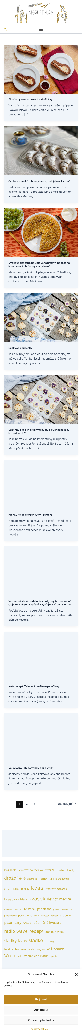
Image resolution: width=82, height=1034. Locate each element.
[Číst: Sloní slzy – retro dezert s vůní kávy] (41, 69)
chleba (60, 870)
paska (56, 909)
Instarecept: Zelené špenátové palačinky (34, 686)
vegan (41, 949)
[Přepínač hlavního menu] (41, 29)
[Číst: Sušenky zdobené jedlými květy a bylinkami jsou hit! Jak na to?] (41, 399)
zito (20, 956)
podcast (45, 916)
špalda (53, 956)
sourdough (50, 941)
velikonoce (55, 949)
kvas (37, 887)
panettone (44, 909)
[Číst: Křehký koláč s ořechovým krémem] (41, 484)
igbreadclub (62, 878)
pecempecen (10, 916)
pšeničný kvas (18, 922)
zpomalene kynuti (36, 956)
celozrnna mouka (31, 870)
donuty (70, 870)
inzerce (7, 889)
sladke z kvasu (54, 931)
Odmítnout (41, 1010)
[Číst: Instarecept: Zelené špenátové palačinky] (41, 656)
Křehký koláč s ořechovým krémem (30, 514)
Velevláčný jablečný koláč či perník (30, 767)
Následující (66, 804)
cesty (49, 870)
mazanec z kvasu (12, 909)
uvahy (31, 949)
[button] (76, 974)
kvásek (37, 899)
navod (29, 908)
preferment (66, 915)
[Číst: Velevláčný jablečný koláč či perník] (41, 737)
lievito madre (59, 899)
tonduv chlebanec (15, 949)
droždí (11, 878)
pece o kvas (25, 915)
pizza (36, 916)
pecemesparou (68, 909)
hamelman (46, 878)
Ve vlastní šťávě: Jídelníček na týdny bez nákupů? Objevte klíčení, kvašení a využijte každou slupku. (39, 603)
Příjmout (41, 999)
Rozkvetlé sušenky (20, 347)
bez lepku (11, 870)
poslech (54, 916)
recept (36, 931)
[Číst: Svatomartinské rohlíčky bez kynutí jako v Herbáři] (41, 151)
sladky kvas (15, 940)
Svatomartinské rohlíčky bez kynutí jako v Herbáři (39, 181)
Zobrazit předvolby (41, 1020)
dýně (22, 878)
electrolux (32, 879)
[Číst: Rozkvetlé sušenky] (41, 317)
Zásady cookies (39, 1029)
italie (16, 888)
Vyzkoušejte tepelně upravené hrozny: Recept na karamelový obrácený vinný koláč (39, 264)
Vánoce (10, 956)
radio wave (16, 931)
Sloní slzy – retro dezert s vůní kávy (30, 99)
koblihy (24, 888)
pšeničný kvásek (47, 922)
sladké (36, 940)
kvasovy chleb (15, 899)
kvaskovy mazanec (56, 889)
